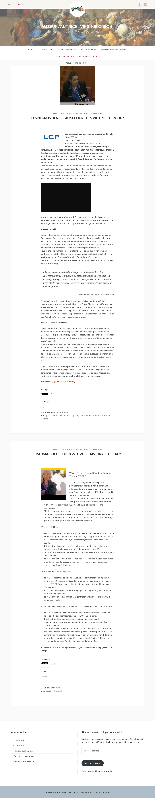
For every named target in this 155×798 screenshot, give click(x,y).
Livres (10, 4)
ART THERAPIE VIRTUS (66, 49)
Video (66, 412)
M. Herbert (56, 691)
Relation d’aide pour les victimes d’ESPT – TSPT (77, 56)
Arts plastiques (88, 49)
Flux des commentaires (24, 756)
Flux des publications (23, 750)
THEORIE (19, 4)
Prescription (72, 415)
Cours (57, 687)
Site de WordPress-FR (24, 761)
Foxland (105, 792)
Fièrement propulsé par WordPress (63, 792)
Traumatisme (85, 415)
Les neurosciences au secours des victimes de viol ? (77, 118)
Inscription (18, 740)
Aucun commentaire (94, 113)
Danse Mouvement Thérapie (114, 49)
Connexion (18, 745)
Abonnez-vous (92, 763)
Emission (58, 412)
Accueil (31, 49)
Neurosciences (58, 415)
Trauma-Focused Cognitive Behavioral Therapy (77, 454)
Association (46, 49)
